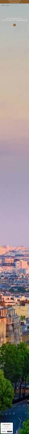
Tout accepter (10, 431)
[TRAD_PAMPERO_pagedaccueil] (5, 6)
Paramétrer (3, 431)
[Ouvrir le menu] (28, 5)
